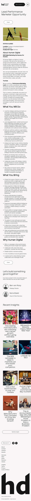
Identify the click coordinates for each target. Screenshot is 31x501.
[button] (27, 4)
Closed (8, 22)
